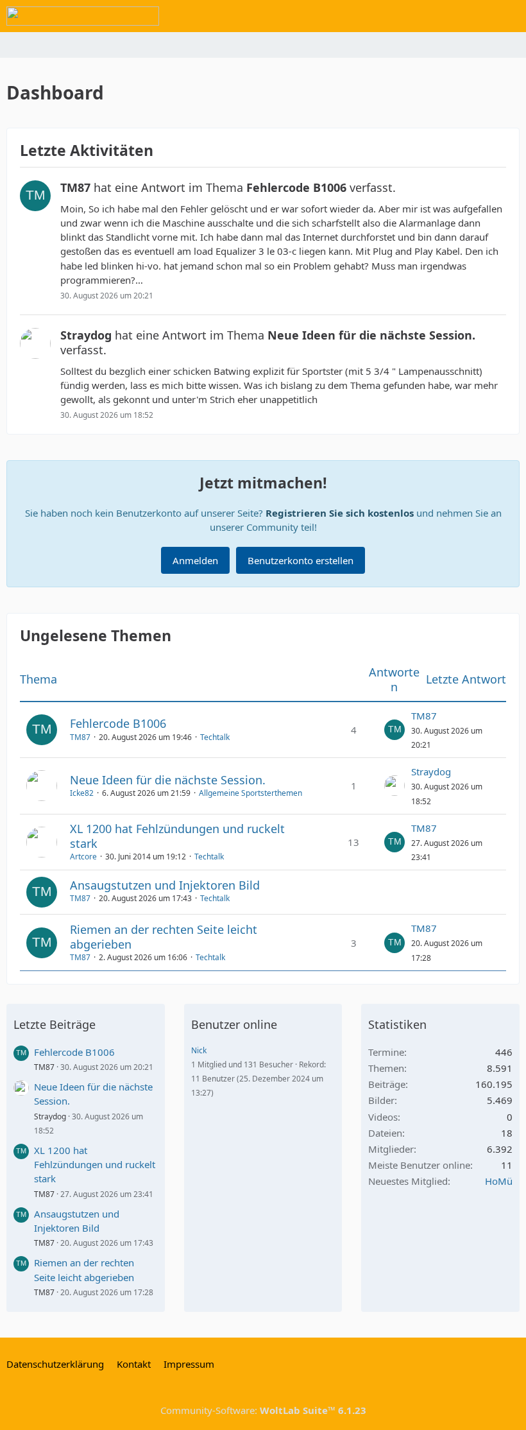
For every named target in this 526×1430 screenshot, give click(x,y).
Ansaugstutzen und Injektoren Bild (165, 885)
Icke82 (82, 793)
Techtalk (215, 737)
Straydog (431, 771)
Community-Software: (263, 1410)
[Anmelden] (477, 16)
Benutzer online (234, 1024)
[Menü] (509, 16)
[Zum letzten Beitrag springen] (394, 729)
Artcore (83, 856)
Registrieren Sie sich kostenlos (340, 512)
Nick (199, 1050)
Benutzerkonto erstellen (300, 560)
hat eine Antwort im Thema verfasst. (228, 187)
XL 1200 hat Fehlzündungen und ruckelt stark (177, 836)
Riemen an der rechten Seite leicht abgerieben (163, 937)
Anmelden (195, 560)
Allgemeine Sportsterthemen (250, 793)
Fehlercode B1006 (118, 723)
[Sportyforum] (83, 16)
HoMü (499, 1181)
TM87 (80, 737)
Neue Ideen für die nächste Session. (168, 780)
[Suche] (445, 16)
